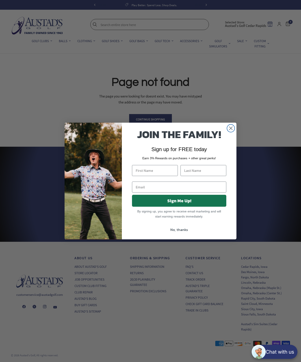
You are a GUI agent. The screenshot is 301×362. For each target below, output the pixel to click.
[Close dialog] (231, 128)
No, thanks (179, 229)
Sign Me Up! (179, 200)
